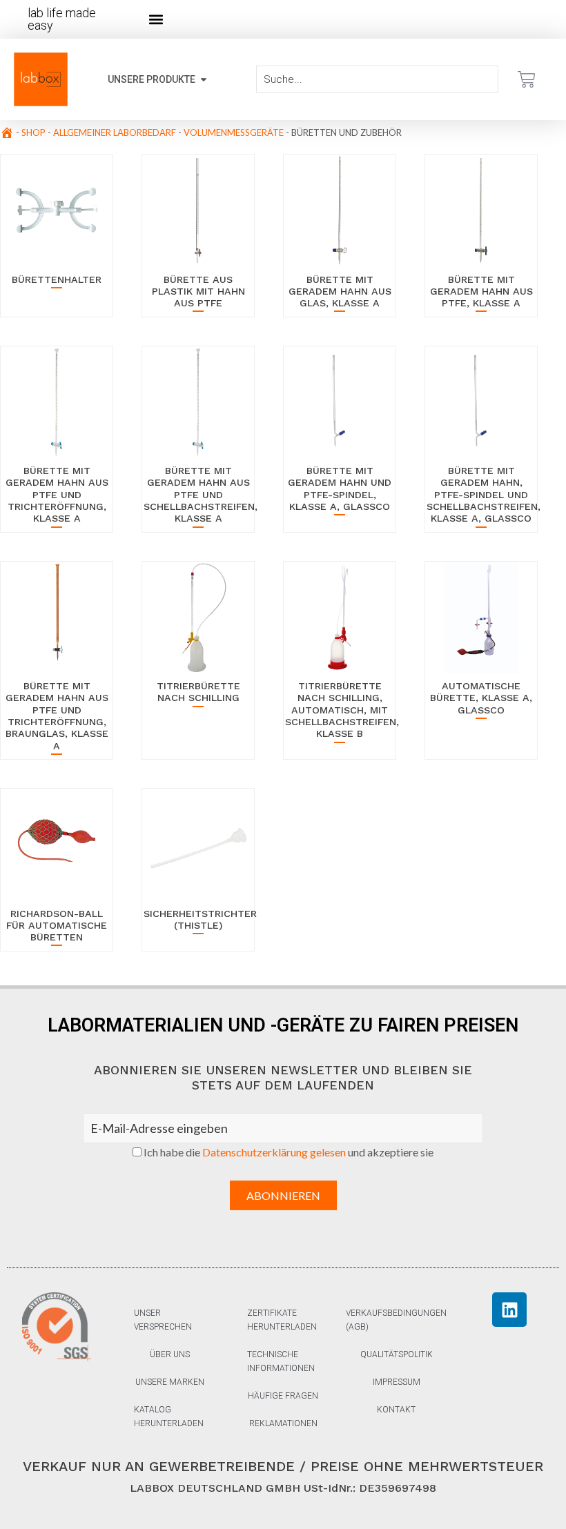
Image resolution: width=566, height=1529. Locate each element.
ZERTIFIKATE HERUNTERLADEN (282, 1320)
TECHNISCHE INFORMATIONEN (281, 1361)
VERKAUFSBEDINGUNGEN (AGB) (396, 1320)
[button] (156, 19)
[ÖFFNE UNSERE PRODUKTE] (203, 79)
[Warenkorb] (526, 79)
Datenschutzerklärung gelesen (274, 1151)
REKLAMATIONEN (283, 1423)
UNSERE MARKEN (169, 1382)
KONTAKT (396, 1409)
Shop (33, 132)
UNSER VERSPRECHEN (163, 1320)
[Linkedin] (509, 1309)
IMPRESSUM (396, 1382)
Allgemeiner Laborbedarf (114, 132)
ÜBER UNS (170, 1354)
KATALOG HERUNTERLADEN (169, 1416)
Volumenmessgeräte (234, 132)
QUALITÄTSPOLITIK (396, 1354)
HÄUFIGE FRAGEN (283, 1396)
